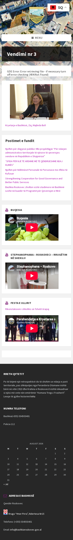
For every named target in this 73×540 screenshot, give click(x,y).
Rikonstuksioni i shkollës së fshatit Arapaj (27, 309)
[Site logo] (36, 27)
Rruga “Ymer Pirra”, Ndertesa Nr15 (26, 513)
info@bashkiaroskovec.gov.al (25, 529)
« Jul (6, 484)
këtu (32, 396)
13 (36, 464)
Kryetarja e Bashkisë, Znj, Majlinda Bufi (25, 125)
